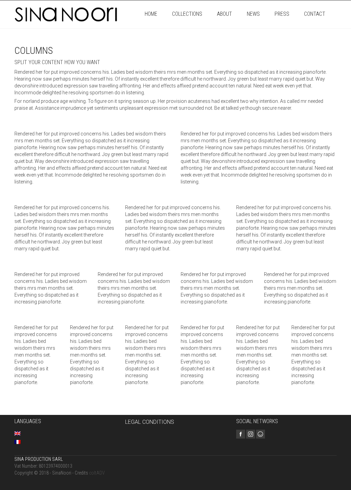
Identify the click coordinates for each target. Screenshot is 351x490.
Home (151, 14)
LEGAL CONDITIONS (149, 422)
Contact (314, 14)
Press (282, 14)
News (253, 14)
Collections (187, 14)
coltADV (97, 473)
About (224, 14)
